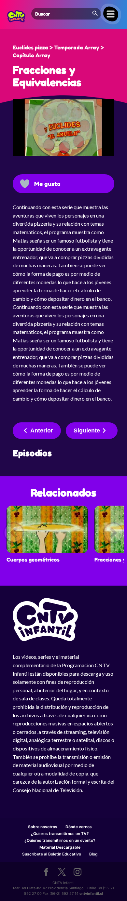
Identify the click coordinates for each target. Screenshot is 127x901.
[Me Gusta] (25, 184)
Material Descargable (59, 847)
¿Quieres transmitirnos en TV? (60, 833)
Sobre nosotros (42, 826)
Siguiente (87, 430)
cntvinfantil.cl (91, 893)
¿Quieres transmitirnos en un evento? (59, 840)
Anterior (41, 430)
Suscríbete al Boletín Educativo (51, 854)
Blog (93, 854)
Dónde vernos (78, 826)
